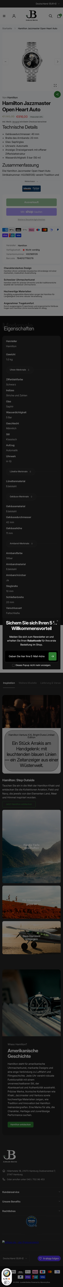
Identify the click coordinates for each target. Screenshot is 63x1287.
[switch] (6, 1282)
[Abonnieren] (53, 656)
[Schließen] (57, 621)
